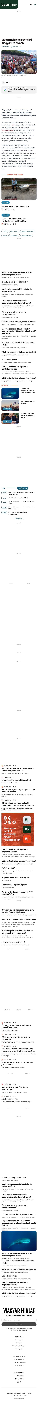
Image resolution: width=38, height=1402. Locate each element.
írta (13, 125)
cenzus (5, 235)
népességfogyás (27, 235)
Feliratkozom (19, 1324)
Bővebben (19, 518)
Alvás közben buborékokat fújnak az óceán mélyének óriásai (28, 390)
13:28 (4, 502)
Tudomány (8, 396)
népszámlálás (14, 231)
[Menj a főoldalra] (9, 5)
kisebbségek (14, 235)
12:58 (4, 512)
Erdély (4, 231)
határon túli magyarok (27, 231)
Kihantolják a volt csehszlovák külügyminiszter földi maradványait (22, 508)
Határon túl (23, 488)
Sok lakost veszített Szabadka (15, 206)
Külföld (5, 202)
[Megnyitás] (35, 4)
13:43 (4, 498)
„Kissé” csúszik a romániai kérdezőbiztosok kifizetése (13, 220)
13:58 (4, 493)
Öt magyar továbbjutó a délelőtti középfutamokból (17, 513)
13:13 (4, 507)
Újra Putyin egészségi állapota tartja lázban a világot (27, 415)
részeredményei (7, 130)
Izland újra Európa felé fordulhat (27, 402)
